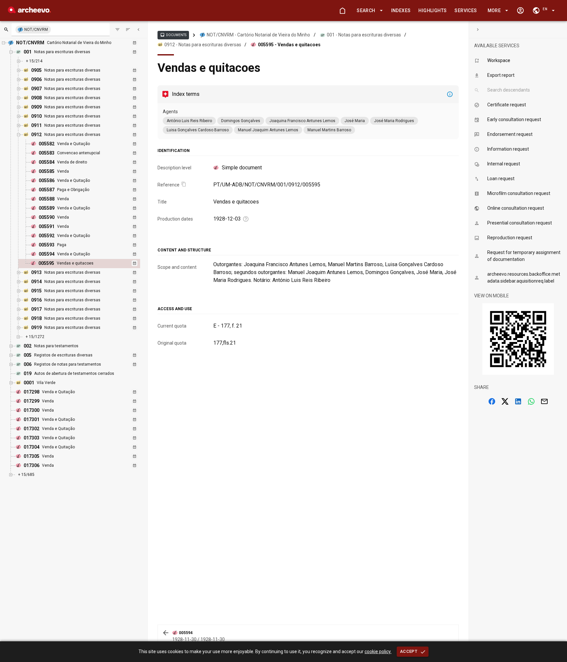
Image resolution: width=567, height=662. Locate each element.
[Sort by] (117, 29)
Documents (173, 34)
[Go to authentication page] (520, 10)
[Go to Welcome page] (342, 10)
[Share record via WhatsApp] (531, 401)
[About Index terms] (450, 94)
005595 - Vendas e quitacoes (289, 44)
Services (465, 10)
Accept (408, 651)
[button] (368, 11)
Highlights (432, 10)
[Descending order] (128, 29)
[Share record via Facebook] (491, 401)
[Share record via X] (505, 401)
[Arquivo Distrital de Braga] (29, 11)
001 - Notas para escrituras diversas (364, 34)
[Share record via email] (544, 401)
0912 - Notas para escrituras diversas (202, 44)
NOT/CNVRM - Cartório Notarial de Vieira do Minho (258, 34)
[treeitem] (86, 263)
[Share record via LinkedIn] (518, 401)
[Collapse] (138, 29)
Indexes (401, 10)
